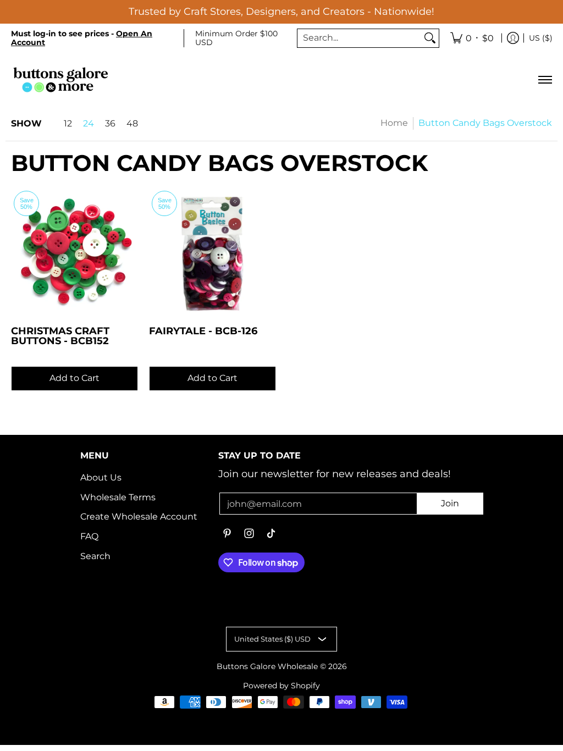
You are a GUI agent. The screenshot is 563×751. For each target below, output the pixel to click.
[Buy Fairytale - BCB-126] (212, 251)
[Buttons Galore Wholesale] (60, 79)
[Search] (430, 38)
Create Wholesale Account (138, 516)
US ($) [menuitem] (541, 38)
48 (132, 124)
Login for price (74, 360)
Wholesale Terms (118, 497)
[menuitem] (472, 38)
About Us (101, 477)
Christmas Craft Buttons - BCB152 (60, 335)
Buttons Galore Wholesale (267, 666)
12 (68, 124)
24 (88, 124)
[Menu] (544, 79)
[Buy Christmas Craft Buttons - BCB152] (74, 251)
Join (450, 503)
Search (95, 556)
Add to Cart (74, 378)
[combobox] (359, 38)
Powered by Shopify (281, 685)
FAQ (89, 536)
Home (394, 123)
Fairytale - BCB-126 (203, 330)
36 (110, 124)
